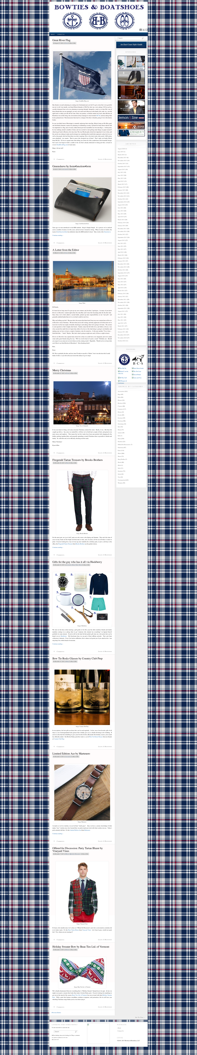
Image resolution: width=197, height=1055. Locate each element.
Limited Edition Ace (75, 830)
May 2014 (121, 214)
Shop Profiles (121, 459)
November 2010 (122, 338)
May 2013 (121, 249)
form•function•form (62, 232)
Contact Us (60, 34)
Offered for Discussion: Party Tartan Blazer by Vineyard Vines (77, 849)
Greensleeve (107, 232)
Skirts (119, 465)
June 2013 (121, 246)
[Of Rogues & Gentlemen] (124, 383)
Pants (67, 463)
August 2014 (121, 205)
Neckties (120, 441)
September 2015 (122, 166)
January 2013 (121, 261)
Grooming (120, 424)
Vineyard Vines (86, 930)
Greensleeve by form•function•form (71, 166)
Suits (119, 468)
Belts (119, 397)
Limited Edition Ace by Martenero (71, 753)
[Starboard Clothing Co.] (124, 366)
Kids (119, 436)
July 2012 (120, 279)
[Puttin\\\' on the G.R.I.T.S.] (124, 373)
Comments (60, 159)
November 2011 (122, 302)
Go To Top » (140, 1017)
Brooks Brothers (80, 544)
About (53, 34)
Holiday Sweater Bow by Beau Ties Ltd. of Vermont (80, 946)
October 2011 (121, 305)
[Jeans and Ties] (136, 378)
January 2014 (121, 225)
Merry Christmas (61, 370)
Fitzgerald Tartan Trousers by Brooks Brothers (77, 460)
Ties (119, 477)
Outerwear (120, 447)
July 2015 (120, 172)
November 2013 (122, 231)
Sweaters (120, 471)
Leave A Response (105, 159)
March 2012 (121, 290)
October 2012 (121, 270)
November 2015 (122, 160)
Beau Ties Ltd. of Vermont (79, 995)
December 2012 (122, 264)
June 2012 (121, 282)
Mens (119, 438)
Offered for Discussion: (75, 854)
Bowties (67, 949)
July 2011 (120, 314)
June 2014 (121, 211)
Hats (119, 427)
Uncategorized (122, 480)
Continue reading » (57, 235)
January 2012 (121, 296)
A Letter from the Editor (65, 250)
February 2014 (122, 222)
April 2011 (121, 323)
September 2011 (122, 308)
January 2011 (121, 332)
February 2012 (122, 293)
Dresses (120, 412)
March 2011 (121, 326)
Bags (119, 394)
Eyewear (120, 418)
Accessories (65, 169)
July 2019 (120, 152)
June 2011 (121, 317)
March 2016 (121, 155)
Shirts (77, 565)
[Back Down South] (138, 368)
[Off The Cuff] (122, 378)
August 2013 (121, 240)
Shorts (80, 565)
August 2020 (121, 149)
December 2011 (122, 299)
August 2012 (121, 276)
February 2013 (122, 258)
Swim (119, 474)
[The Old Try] (122, 368)
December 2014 (122, 193)
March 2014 (121, 220)
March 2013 (121, 255)
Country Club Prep (59, 739)
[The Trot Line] (136, 371)
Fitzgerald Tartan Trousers (65, 544)
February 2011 (122, 329)
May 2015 (121, 178)
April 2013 (121, 252)
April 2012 (121, 288)
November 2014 (122, 196)
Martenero (87, 830)
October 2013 (121, 234)
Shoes (119, 456)
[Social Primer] (136, 374)
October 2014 (121, 199)
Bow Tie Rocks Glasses (96, 737)
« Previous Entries (56, 1012)
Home (73, 565)
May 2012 (121, 285)
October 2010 (121, 341)
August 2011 (121, 311)
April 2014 (121, 217)
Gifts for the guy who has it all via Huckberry (77, 562)
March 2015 (121, 184)
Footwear (120, 421)
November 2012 (122, 267)
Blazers (67, 854)
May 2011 (121, 320)
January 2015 (121, 190)
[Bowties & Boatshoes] (98, 32)
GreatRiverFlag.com (62, 145)
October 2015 (121, 163)
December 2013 (122, 228)
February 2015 (122, 187)
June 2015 (121, 175)
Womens (120, 483)
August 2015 (121, 169)
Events (66, 43)
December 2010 (122, 335)
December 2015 (122, 157)
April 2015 (121, 181)
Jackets (120, 433)
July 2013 (120, 243)
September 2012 (122, 273)
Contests (120, 409)
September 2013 (122, 237)
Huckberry (64, 636)
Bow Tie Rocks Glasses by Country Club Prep (77, 658)
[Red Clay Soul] (138, 366)
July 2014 (120, 208)
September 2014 (122, 202)
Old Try (98, 115)
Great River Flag (61, 40)
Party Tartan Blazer (73, 930)
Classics (120, 406)
